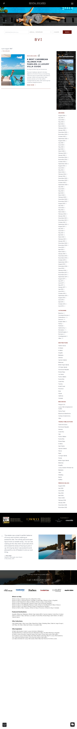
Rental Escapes (63, 332)
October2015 (62, 293)
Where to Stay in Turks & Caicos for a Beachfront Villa (26, 599)
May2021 (61, 232)
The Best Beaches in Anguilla (51, 632)
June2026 (61, 119)
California (60, 396)
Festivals (61, 325)
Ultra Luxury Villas (27, 623)
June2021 (61, 230)
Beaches (61, 313)
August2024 (62, 165)
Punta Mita (61, 379)
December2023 (63, 178)
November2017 (63, 274)
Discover (61, 319)
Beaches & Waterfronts (64, 413)
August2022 (62, 203)
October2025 (62, 136)
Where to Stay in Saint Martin (43, 602)
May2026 (61, 122)
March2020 (62, 251)
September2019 (63, 262)
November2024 (63, 159)
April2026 (61, 124)
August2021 (62, 226)
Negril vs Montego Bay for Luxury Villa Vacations (49, 635)
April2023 (61, 193)
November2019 (63, 258)
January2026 (62, 130)
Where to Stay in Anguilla (50, 600)
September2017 (63, 276)
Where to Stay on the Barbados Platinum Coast (24, 605)
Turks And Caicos (62, 424)
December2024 (63, 157)
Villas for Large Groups (57, 623)
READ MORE (31, 85)
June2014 (61, 306)
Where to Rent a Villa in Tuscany (20, 608)
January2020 (62, 253)
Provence (60, 388)
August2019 (62, 264)
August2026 (62, 115)
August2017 (62, 279)
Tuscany (60, 384)
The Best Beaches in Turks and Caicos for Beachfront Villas (27, 632)
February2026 (62, 128)
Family (60, 323)
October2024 (62, 161)
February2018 (62, 270)
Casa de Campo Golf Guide (34, 634)
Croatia (61, 614)
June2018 (61, 268)
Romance (61, 334)
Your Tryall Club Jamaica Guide (20, 637)
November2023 (63, 180)
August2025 (62, 140)
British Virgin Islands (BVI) (35, 614)
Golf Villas (14, 625)
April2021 (61, 235)
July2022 (61, 205)
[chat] (72, 724)
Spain (59, 453)
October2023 (62, 182)
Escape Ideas (62, 321)
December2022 (63, 199)
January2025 (62, 155)
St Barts (60, 350)
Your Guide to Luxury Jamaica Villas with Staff (24, 635)
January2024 (62, 176)
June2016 (61, 291)
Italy (59, 434)
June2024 (61, 168)
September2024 (63, 163)
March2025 (62, 151)
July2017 (61, 281)
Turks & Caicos (62, 345)
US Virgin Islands (62, 367)
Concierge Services (64, 315)
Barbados (60, 355)
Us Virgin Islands (62, 455)
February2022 (62, 214)
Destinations (32, 55)
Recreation (62, 330)
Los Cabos (61, 374)
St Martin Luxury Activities (19, 634)
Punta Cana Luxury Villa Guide (49, 634)
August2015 (62, 297)
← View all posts (5, 51)
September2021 (63, 224)
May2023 (61, 191)
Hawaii (60, 393)
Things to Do (61, 404)
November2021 (63, 220)
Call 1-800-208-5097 (38, 580)
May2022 (61, 209)
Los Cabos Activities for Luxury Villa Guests (23, 638)
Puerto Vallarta (62, 376)
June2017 (61, 283)
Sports (60, 477)
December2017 (63, 272)
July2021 (61, 228)
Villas (60, 338)
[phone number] (4, 4)
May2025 (61, 147)
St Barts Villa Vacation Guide (19, 631)
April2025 (61, 149)
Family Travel (61, 411)
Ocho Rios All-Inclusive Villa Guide (37, 637)
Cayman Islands (62, 360)
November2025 (63, 134)
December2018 (63, 266)
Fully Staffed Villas (16, 623)
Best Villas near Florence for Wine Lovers (46, 638)
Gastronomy (62, 328)
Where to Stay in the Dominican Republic (40, 603)
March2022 (62, 212)
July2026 (61, 117)
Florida (60, 458)
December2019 (63, 255)
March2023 (62, 195)
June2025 (61, 145)
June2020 (61, 247)
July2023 (61, 186)
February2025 (62, 153)
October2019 (62, 260)
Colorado (60, 398)
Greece (18, 615)
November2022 (63, 201)
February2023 (62, 197)
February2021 (62, 239)
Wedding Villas (46, 623)
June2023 (61, 189)
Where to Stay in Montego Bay (20, 603)
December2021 (63, 218)
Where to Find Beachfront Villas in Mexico (49, 605)
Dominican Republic (63, 369)
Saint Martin (61, 446)
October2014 (62, 304)
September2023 (63, 184)
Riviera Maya (61, 372)
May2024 (61, 170)
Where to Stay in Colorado (52, 608)
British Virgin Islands (63, 364)
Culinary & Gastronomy (64, 416)
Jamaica (60, 357)
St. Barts (60, 615)
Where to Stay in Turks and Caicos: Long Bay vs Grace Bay (27, 600)
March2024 (62, 172)
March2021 (62, 237)
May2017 (61, 285)
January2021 (62, 241)
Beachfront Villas (36, 623)
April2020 (61, 249)
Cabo (59, 472)
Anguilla (60, 353)
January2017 (62, 287)
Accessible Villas (37, 625)
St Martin (60, 348)
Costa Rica (61, 381)
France (60, 451)
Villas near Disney (27, 625)
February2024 (62, 174)
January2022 (62, 216)
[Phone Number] (4, 3)
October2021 (62, 222)
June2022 (61, 207)
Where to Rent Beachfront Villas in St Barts (23, 602)
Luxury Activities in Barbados (35, 631)
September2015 (63, 295)
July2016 (61, 289)
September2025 (63, 138)
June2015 (61, 299)
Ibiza (59, 391)
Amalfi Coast (61, 386)
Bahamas (60, 362)
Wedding (60, 475)
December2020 (63, 243)
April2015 (61, 302)
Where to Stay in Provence (37, 608)
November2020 (63, 245)
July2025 (61, 142)
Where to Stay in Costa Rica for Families (38, 606)
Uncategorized (63, 336)
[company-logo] (37, 3)
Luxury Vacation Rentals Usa (65, 467)
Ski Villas (20, 625)
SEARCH (67, 32)
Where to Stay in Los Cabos (19, 606)
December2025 (63, 132)
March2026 (62, 126)
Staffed (60, 479)
